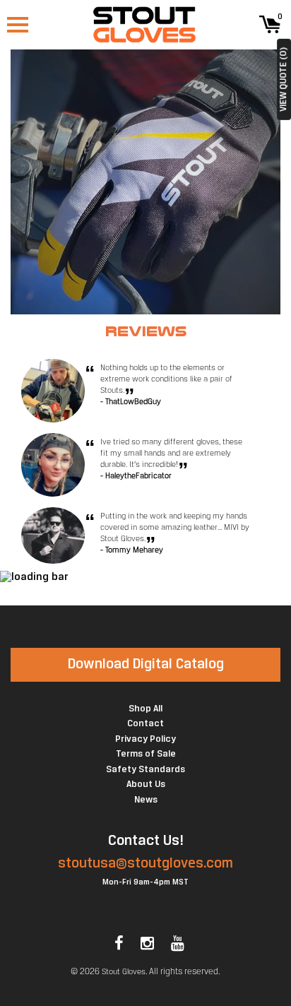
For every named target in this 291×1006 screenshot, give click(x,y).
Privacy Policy (145, 739)
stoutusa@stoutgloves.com (145, 863)
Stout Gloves (124, 972)
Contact (145, 723)
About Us (145, 784)
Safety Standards (145, 769)
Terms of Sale (146, 754)
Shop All (145, 709)
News (146, 800)
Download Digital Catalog (146, 664)
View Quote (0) (283, 79)
